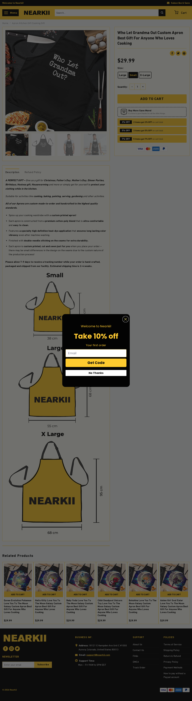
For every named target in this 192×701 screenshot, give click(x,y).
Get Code (96, 362)
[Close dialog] (125, 319)
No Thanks (96, 373)
